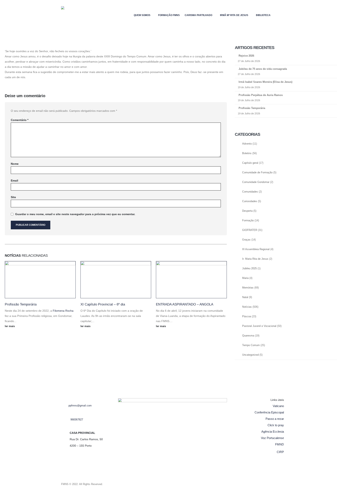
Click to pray (276, 425)
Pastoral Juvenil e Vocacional (259, 326)
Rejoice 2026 (246, 55)
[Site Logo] (69, 15)
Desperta (247, 211)
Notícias (247, 306)
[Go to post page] (40, 279)
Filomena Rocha (63, 310)
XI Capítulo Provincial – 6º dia (102, 304)
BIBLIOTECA (263, 15)
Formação (248, 220)
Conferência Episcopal (269, 412)
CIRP (280, 452)
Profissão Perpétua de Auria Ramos (261, 95)
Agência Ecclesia (272, 431)
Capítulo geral (250, 163)
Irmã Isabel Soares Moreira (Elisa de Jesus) (265, 81)
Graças (246, 239)
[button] (281, 14)
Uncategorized (250, 354)
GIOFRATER (249, 230)
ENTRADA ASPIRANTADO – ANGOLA (184, 304)
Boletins (247, 153)
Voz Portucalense (272, 438)
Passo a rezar (275, 418)
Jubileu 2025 (249, 268)
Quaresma (248, 335)
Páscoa (246, 316)
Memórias (248, 287)
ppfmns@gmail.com (80, 405)
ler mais (10, 326)
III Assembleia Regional (256, 249)
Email (14, 180)
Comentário (19, 120)
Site (13, 197)
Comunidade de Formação (257, 172)
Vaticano (278, 406)
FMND (279, 444)
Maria (245, 278)
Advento (247, 143)
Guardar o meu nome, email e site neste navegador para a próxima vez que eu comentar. (75, 214)
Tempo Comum (251, 345)
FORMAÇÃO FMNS (169, 15)
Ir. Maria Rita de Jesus (255, 258)
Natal (245, 297)
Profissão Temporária (21, 304)
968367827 (76, 419)
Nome (15, 163)
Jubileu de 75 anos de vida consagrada (263, 68)
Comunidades (250, 191)
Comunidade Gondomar (255, 182)
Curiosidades (249, 201)
